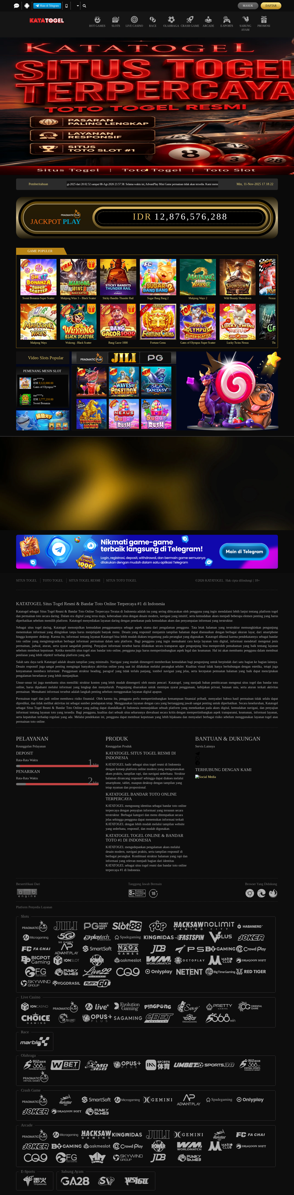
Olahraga (171, 26)
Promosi (263, 26)
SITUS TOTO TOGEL (121, 580)
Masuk (248, 5)
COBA (94, 377)
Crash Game (190, 26)
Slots (116, 26)
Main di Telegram (49, 5)
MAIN (41, 277)
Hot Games (97, 26)
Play (72, 221)
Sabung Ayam (245, 27)
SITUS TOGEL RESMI (84, 580)
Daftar (271, 5)
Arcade (208, 26)
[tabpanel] (147, 106)
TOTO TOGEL (53, 580)
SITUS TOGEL (26, 580)
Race (152, 26)
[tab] (92, 357)
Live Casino (134, 26)
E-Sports (226, 26)
